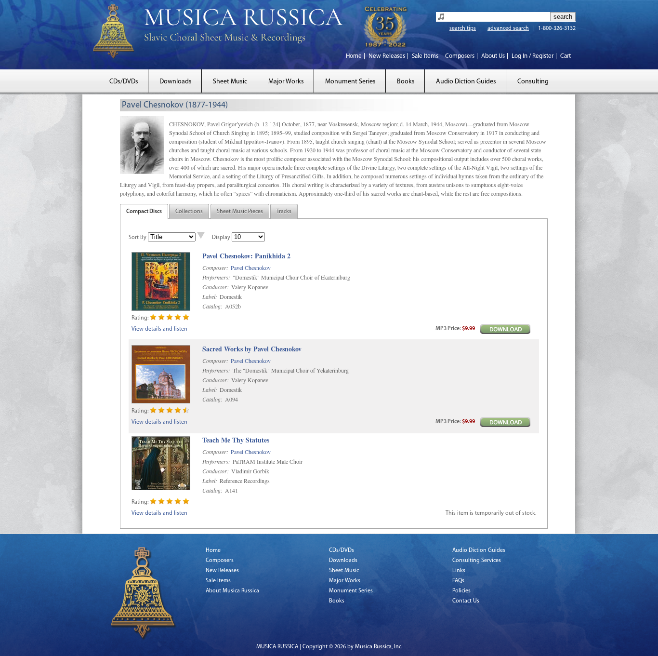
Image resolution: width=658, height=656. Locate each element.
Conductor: (215, 287)
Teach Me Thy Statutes (235, 440)
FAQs (458, 581)
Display (221, 238)
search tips (462, 28)
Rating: (140, 318)
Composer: (215, 267)
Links (458, 571)
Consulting (533, 81)
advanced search (508, 28)
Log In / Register (532, 56)
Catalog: (212, 306)
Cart (565, 56)
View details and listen (159, 329)
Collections (189, 211)
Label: (209, 296)
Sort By (137, 238)
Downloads (175, 81)
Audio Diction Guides (466, 81)
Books (406, 81)
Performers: (216, 277)
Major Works (286, 81)
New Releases (386, 56)
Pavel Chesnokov (251, 267)
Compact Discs (144, 211)
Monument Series (350, 81)
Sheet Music (230, 81)
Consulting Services (476, 560)
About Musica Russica (232, 591)
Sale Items (425, 56)
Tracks (283, 211)
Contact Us (465, 601)
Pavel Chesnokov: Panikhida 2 (246, 256)
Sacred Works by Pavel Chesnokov (252, 349)
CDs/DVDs (123, 81)
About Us (493, 56)
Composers (459, 56)
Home (354, 56)
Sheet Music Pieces (240, 211)
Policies (461, 591)
